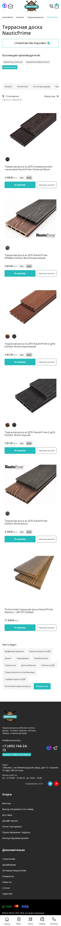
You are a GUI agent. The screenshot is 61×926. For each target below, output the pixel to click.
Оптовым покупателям (14, 870)
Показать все (10, 67)
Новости (6, 882)
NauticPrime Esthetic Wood (37, 62)
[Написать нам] (4, 6)
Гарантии (7, 893)
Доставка (7, 814)
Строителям (8, 858)
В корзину (20, 184)
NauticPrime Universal (13, 62)
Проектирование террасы (16, 832)
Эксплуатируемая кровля (15, 838)
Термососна (10, 665)
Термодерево (23, 658)
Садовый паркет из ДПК (15, 679)
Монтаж (6, 803)
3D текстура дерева (41, 86)
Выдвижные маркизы (14, 651)
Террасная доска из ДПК (40, 651)
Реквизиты (8, 876)
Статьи (6, 887)
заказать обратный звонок (16, 754)
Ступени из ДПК (48, 665)
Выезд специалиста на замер (18, 809)
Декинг (8, 658)
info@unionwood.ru (11, 740)
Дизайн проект (10, 820)
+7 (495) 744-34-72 (51, 6)
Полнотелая (22, 86)
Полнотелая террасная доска (18, 686)
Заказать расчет (47, 185)
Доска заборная (28, 665)
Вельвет (8, 86)
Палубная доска (41, 658)
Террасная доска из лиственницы (20, 672)
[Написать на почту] (10, 6)
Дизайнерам (9, 864)
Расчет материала (12, 826)
